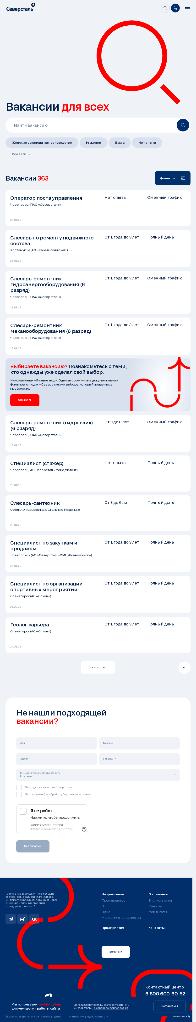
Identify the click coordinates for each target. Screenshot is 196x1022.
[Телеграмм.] (10, 919)
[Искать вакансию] (183, 125)
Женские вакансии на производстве (42, 142)
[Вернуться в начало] (184, 667)
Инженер (93, 142)
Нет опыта (147, 142)
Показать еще (98, 667)
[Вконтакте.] (34, 919)
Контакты (156, 928)
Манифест (156, 906)
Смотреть (24, 399)
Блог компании (160, 900)
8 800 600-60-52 (165, 993)
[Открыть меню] (187, 8)
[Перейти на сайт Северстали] (20, 8)
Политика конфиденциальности (87, 1016)
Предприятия (113, 928)
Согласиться (169, 1006)
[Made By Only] (182, 1016)
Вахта (120, 142)
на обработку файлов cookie (110, 1007)
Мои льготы (157, 912)
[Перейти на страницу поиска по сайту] (165, 8)
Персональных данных (77, 794)
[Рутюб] (22, 919)
